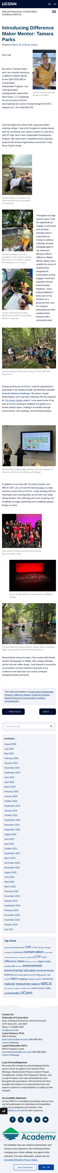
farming (20, 975)
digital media (44, 961)
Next (47, 712)
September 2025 (12, 772)
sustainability (12, 993)
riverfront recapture (13, 988)
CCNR (34, 947)
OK (44, 1167)
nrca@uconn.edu (10, 1030)
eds (13, 966)
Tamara (34, 45)
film (34, 975)
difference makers (31, 961)
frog (38, 975)
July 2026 (9, 749)
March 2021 (10, 858)
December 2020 (12, 863)
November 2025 (12, 768)
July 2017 (9, 929)
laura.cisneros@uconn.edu (15, 1039)
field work (28, 975)
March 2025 (10, 787)
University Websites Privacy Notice (20, 1160)
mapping (22, 979)
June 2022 (9, 839)
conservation (33, 952)
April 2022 (9, 844)
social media (44, 988)
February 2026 (11, 758)
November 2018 (12, 920)
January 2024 (10, 810)
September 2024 (12, 806)
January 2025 (10, 796)
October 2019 (10, 901)
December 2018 (12, 915)
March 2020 (10, 886)
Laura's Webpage (10, 1042)
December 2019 (12, 896)
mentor (38, 979)
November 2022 (12, 825)
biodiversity (19, 947)
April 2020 (9, 882)
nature (35, 984)
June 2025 (9, 777)
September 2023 (12, 820)
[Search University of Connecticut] (49, 4)
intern (14, 978)
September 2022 (12, 829)
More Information (25, 1167)
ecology (7, 966)
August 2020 (10, 872)
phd (5, 988)
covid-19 (30, 957)
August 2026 (10, 744)
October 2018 (10, 924)
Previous (13, 712)
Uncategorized (11, 701)
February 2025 (11, 791)
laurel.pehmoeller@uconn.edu (16, 1052)
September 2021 (12, 853)
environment (32, 966)
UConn (26, 992)
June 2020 (9, 877)
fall (15, 975)
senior (34, 988)
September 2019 (12, 905)
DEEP (44, 957)
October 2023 (10, 815)
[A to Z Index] (55, 4)
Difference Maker (14, 961)
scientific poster (26, 988)
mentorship (47, 979)
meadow (31, 979)
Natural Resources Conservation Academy (24, 698)
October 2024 (10, 801)
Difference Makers (22, 695)
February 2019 (11, 910)
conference (17, 952)
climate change (44, 947)
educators (19, 966)
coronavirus (22, 957)
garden (43, 975)
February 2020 (11, 891)
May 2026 (9, 753)
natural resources (17, 984)
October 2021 (10, 848)
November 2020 (12, 867)
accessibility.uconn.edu (13, 1110)
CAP (28, 947)
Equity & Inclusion (41, 695)
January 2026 (10, 763)
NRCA (46, 983)
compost (8, 952)
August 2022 (10, 834)
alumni (7, 947)
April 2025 (9, 782)
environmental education (20, 970)
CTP (37, 957)
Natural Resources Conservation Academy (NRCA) (19, 13)
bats (12, 947)
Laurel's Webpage (10, 1055)
